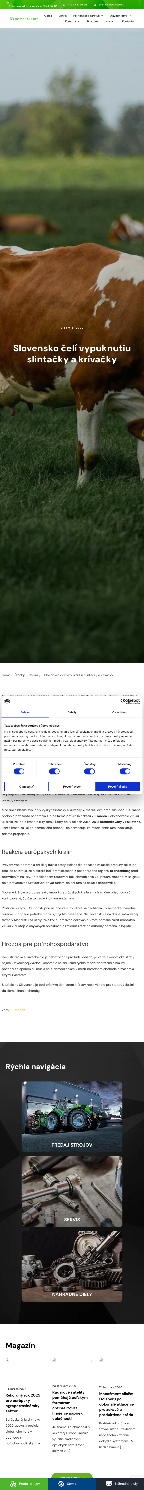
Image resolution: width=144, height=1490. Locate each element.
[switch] (54, 771)
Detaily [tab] (72, 712)
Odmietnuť (26, 786)
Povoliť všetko (117, 786)
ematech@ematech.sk (111, 4)
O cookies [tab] (119, 712)
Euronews (18, 1010)
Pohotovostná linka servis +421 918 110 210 (32, 6)
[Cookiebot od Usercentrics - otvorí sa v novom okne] (123, 701)
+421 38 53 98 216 (77, 4)
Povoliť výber (72, 786)
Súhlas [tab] (25, 712)
